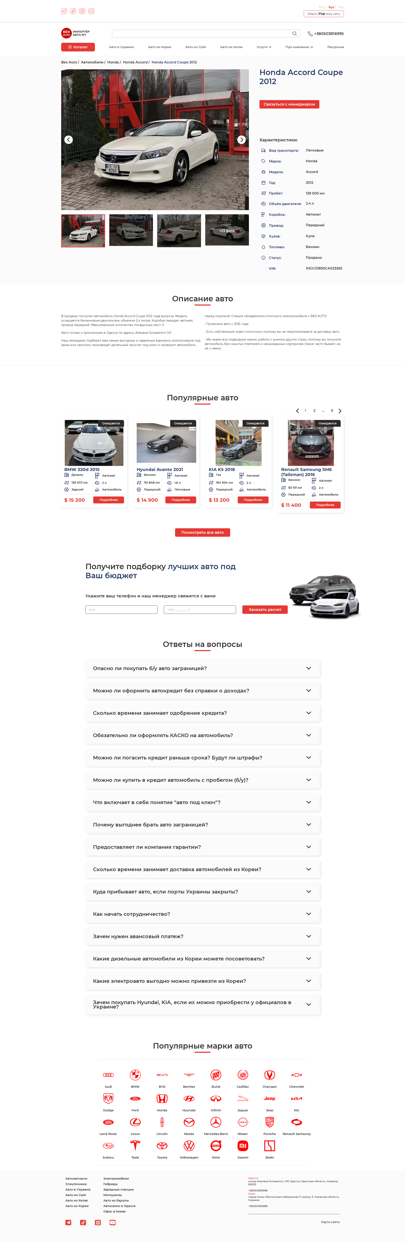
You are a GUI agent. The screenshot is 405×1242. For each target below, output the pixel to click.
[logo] (75, 33)
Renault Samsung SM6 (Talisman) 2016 (306, 472)
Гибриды (110, 1184)
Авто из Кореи (159, 47)
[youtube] (91, 11)
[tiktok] (73, 11)
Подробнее (109, 500)
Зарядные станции (118, 1189)
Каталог (80, 47)
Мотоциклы (112, 1195)
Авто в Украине (121, 47)
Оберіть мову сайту (323, 14)
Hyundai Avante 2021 (160, 469)
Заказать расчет (265, 609)
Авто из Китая (231, 47)
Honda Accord (135, 62)
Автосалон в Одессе (119, 1206)
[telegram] (64, 11)
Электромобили (116, 1178)
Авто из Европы (116, 1200)
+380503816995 (329, 33)
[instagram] (82, 11)
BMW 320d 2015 (82, 469)
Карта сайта (330, 1222)
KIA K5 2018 (222, 469)
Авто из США (195, 47)
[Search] (296, 34)
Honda (113, 62)
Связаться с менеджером (289, 104)
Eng (322, 7)
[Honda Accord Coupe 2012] (155, 139)
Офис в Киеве (114, 1211)
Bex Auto (69, 62)
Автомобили (92, 62)
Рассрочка (335, 47)
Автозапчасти (76, 1178)
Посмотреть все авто (202, 532)
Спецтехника (75, 1184)
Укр (341, 7)
